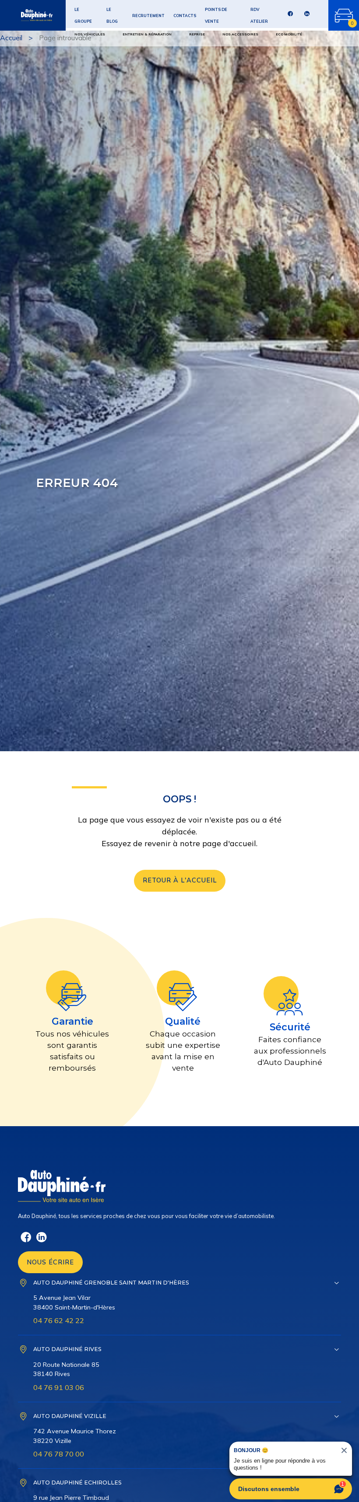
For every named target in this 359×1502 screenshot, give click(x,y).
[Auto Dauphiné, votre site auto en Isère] (26, 15)
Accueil (11, 37)
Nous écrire (50, 1262)
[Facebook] (290, 15)
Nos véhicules (89, 34)
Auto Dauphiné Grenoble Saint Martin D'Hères (111, 1282)
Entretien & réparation (147, 34)
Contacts (184, 15)
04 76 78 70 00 (58, 1453)
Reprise (197, 34)
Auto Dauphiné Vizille (69, 1416)
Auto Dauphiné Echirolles (77, 1482)
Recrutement (148, 15)
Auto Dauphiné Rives (67, 1349)
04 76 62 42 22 (58, 1320)
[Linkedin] (307, 15)
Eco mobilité (289, 34)
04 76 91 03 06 (58, 1387)
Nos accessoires (240, 34)
